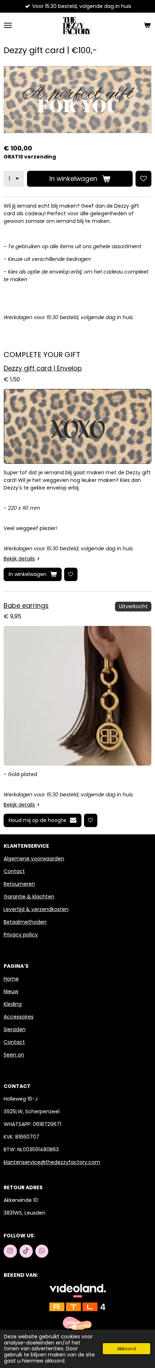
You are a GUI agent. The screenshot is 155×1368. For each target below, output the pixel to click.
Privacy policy (21, 934)
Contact (14, 871)
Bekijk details (19, 558)
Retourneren (19, 884)
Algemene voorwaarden (34, 858)
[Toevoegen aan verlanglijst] (143, 179)
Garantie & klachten (29, 896)
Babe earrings (26, 605)
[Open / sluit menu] (8, 25)
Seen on (14, 1054)
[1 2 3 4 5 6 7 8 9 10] (14, 179)
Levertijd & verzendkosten (36, 909)
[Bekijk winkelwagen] (147, 25)
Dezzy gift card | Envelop (43, 368)
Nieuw (11, 991)
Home (11, 978)
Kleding (13, 1004)
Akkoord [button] (126, 1349)
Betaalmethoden (25, 922)
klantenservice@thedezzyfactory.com (52, 1162)
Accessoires (19, 1016)
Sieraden (15, 1029)
